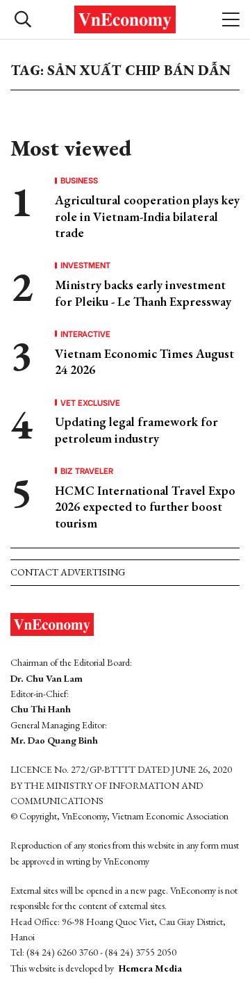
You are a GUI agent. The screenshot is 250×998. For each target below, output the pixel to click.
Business (79, 180)
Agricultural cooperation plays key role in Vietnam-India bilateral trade (147, 216)
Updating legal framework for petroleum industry (136, 429)
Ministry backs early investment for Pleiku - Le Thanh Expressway (143, 293)
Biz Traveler (86, 470)
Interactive (85, 333)
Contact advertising (67, 572)
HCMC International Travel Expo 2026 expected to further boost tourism (145, 506)
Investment (85, 264)
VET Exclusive (90, 402)
